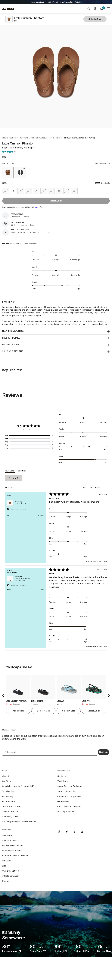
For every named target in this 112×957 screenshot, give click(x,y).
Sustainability (8, 791)
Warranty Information (66, 811)
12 (75, 192)
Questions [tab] (22, 471)
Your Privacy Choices (11, 806)
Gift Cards (6, 861)
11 (68, 192)
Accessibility (7, 796)
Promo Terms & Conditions (69, 806)
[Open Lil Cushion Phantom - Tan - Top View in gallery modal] (56, 72)
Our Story (6, 781)
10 (60, 192)
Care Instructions (9, 840)
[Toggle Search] (88, 8)
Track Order (62, 781)
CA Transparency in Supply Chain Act (19, 821)
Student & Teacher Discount (15, 855)
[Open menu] (108, 8)
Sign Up (103, 752)
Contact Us (62, 776)
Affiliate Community (11, 876)
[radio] (8, 172)
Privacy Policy (8, 801)
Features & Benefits (13, 331)
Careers (5, 881)
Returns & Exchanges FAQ (69, 796)
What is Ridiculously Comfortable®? (18, 786)
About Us (6, 776)
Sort (85, 487)
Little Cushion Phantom (22, 504)
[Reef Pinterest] (82, 832)
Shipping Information (66, 791)
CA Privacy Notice (10, 816)
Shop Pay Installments (12, 850)
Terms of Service (10, 811)
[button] (9, 151)
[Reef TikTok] (74, 832)
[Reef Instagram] (59, 832)
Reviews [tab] (10, 471)
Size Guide (105, 183)
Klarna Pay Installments (12, 845)
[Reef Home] (20, 9)
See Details (76, 2)
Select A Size (56, 201)
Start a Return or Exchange (69, 786)
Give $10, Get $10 (10, 871)
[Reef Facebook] (67, 832)
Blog (4, 866)
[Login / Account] (95, 8)
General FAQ (63, 801)
